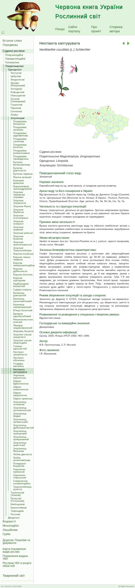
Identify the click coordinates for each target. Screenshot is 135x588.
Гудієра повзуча (22, 289)
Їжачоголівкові (19, 507)
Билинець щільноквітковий (22, 300)
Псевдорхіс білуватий (19, 464)
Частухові (16, 72)
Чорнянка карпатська (19, 376)
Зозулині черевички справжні (19, 194)
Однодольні (14, 69)
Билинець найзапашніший (22, 305)
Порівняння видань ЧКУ (15, 557)
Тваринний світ (14, 575)
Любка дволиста (22, 454)
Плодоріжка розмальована (21, 151)
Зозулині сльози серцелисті (22, 335)
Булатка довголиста (19, 169)
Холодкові (16, 88)
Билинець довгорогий (19, 294)
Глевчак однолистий (20, 347)
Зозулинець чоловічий (20, 403)
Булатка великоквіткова (21, 163)
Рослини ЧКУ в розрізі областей (17, 564)
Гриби (6, 534)
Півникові (16, 108)
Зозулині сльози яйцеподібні (22, 341)
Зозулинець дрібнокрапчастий (23, 426)
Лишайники (10, 529)
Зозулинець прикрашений (21, 438)
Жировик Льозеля (23, 331)
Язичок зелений (22, 177)
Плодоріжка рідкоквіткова (20, 134)
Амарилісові (17, 79)
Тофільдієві (17, 510)
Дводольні (14, 517)
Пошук (60, 29)
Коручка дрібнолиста (20, 270)
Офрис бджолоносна (20, 382)
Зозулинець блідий (20, 414)
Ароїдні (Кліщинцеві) (18, 84)
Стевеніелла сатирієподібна (21, 482)
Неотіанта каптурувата (20, 370)
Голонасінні (12, 62)
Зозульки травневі (18, 228)
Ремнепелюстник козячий (23, 320)
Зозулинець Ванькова (20, 449)
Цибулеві (16, 76)
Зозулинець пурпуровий (20, 432)
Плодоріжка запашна (20, 128)
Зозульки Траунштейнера (22, 249)
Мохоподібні (11, 525)
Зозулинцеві (17, 118)
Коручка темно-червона (22, 258)
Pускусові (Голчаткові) (17, 499)
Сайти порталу (74, 29)
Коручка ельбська (23, 253)
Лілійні (14, 114)
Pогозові (15, 514)
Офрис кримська (23, 398)
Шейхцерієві (18, 504)
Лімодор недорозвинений (22, 326)
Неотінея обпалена (18, 359)
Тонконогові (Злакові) (17, 493)
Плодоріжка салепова (20, 140)
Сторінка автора (116, 29)
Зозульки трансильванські (22, 243)
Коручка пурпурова (19, 279)
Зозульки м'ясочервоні (20, 216)
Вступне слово (12, 40)
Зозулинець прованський (20, 420)
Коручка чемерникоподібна (23, 264)
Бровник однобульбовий (22, 315)
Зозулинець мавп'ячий (20, 444)
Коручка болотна (23, 274)
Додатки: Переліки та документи (16, 541)
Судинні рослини (14, 50)
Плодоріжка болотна (20, 146)
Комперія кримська (18, 181)
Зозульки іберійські (18, 210)
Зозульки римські (23, 232)
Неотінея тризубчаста (20, 353)
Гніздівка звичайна (18, 364)
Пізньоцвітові (18, 95)
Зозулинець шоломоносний (22, 409)
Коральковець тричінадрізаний (22, 187)
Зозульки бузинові (18, 237)
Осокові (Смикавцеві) (18, 100)
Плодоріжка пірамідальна (20, 157)
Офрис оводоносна (20, 394)
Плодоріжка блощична (20, 122)
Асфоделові (17, 92)
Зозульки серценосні (19, 201)
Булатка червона (23, 173)
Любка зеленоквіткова (21, 459)
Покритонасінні (14, 66)
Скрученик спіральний (19, 476)
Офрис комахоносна (20, 388)
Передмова (10, 44)
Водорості (9, 521)
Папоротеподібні (15, 58)
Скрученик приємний (19, 470)
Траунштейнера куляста (22, 488)
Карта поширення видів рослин (14, 550)
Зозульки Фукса (22, 206)
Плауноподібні (14, 54)
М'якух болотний (22, 310)
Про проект (96, 29)
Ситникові (16, 111)
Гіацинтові (16, 104)
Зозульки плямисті (18, 222)
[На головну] (3, 32)
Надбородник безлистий (21, 285)
